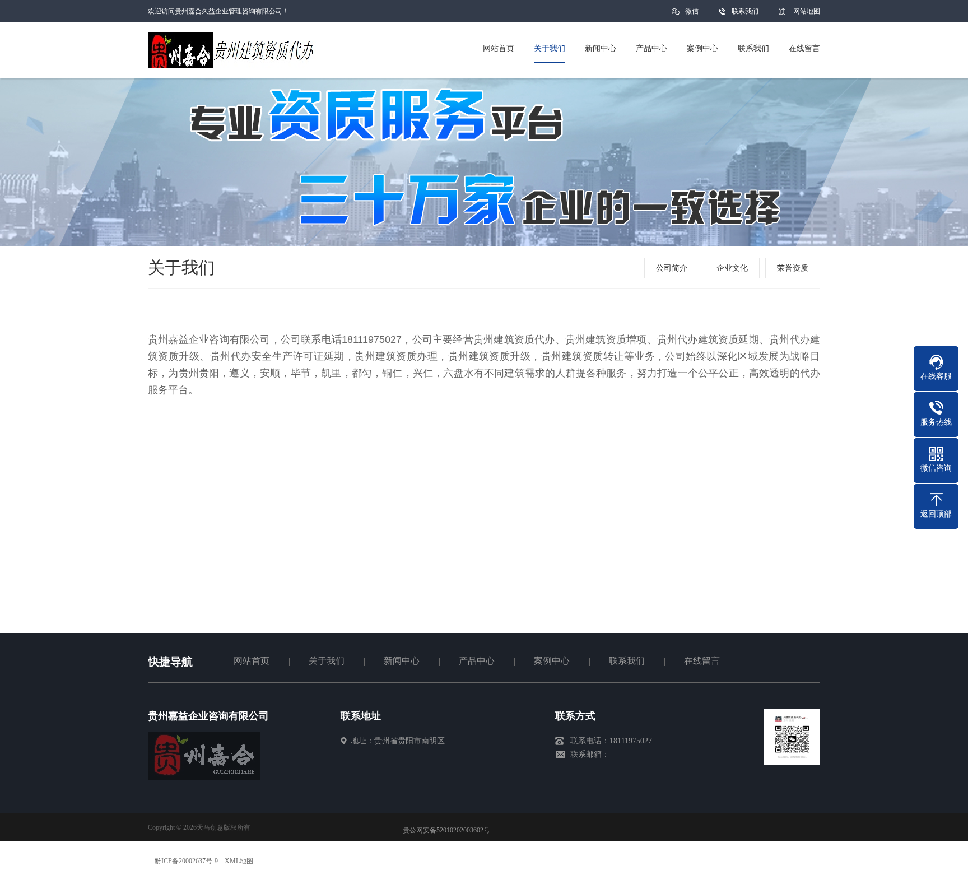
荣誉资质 (792, 268)
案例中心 (552, 660)
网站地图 (806, 11)
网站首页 (251, 660)
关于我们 (327, 660)
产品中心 (477, 660)
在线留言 (702, 660)
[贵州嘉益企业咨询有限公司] (204, 777)
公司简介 (671, 268)
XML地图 (239, 861)
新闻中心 (402, 660)
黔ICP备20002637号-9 (186, 861)
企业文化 (732, 268)
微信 (692, 11)
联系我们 (745, 11)
